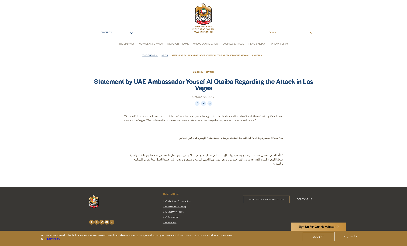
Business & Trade (233, 43)
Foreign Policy (279, 43)
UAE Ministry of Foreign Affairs (177, 201)
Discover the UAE (178, 43)
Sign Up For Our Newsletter (317, 226)
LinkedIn (111, 222)
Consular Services (151, 43)
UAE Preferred (169, 222)
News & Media (256, 43)
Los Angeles (104, 41)
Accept (318, 236)
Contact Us (304, 199)
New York (102, 46)
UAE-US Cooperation (205, 43)
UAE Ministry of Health (173, 211)
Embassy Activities (203, 71)
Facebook (91, 222)
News (165, 55)
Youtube (106, 222)
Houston (102, 36)
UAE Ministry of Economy (174, 206)
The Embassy (127, 43)
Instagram (101, 222)
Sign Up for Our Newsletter (266, 199)
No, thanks (350, 236)
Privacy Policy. (52, 238)
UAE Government (171, 217)
